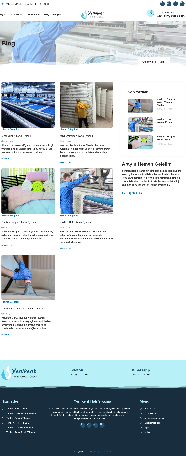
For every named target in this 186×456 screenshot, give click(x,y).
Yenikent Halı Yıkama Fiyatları (75, 222)
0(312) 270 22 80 (133, 193)
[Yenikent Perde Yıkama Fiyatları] (86, 105)
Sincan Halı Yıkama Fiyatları (16, 136)
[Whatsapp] (127, 371)
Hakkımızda (16, 14)
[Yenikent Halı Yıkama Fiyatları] (86, 191)
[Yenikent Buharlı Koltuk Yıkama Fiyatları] (28, 277)
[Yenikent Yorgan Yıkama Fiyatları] (28, 191)
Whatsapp (141, 370)
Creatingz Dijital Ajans (101, 451)
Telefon (76, 370)
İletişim (57, 14)
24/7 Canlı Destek (166, 12)
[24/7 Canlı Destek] (152, 14)
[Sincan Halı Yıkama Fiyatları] (28, 105)
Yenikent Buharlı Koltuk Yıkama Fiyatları (22, 308)
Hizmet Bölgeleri (10, 129)
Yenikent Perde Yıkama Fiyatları (76, 136)
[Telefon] (66, 371)
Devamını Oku (7, 159)
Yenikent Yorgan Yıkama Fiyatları (18, 222)
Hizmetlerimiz (33, 14)
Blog (46, 14)
